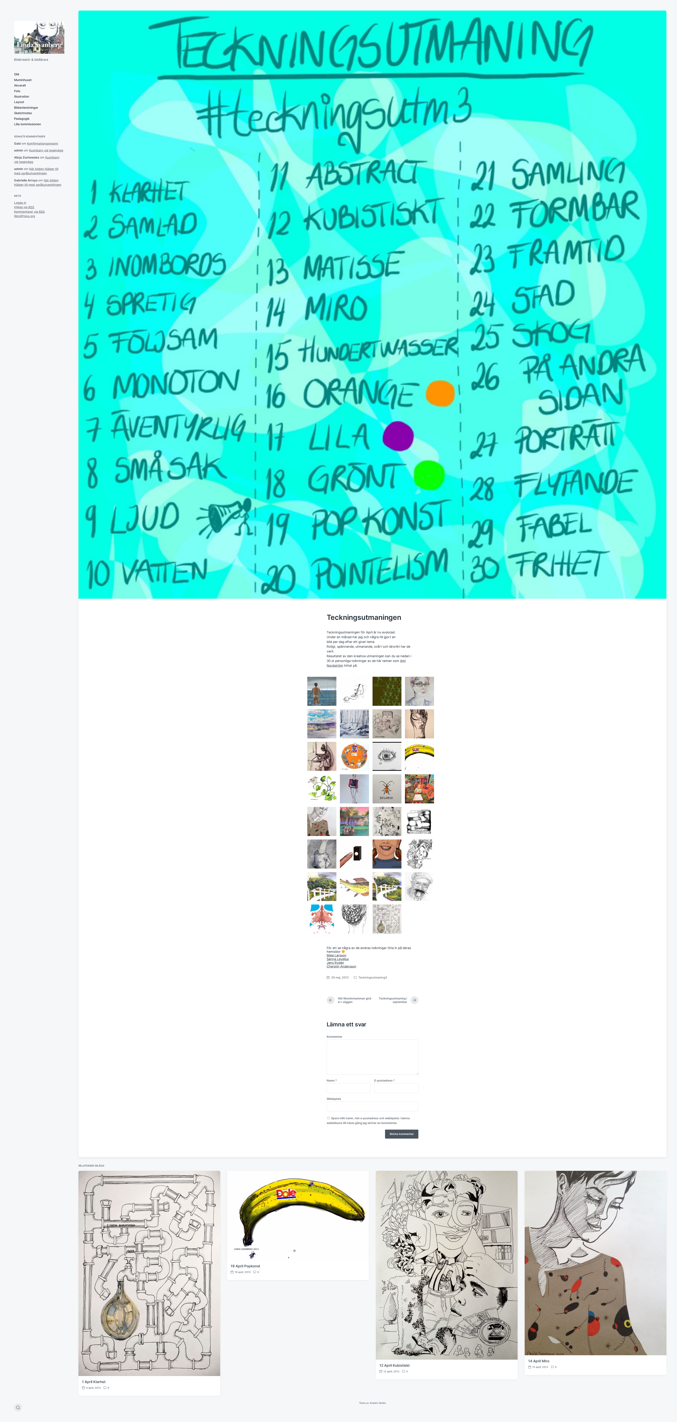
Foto (17, 91)
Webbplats (334, 1098)
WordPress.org (24, 216)
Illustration (21, 96)
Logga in (20, 203)
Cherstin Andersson (341, 966)
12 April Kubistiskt (394, 1365)
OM (16, 74)
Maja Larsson (336, 955)
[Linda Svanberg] (39, 37)
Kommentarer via (29, 211)
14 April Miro (538, 1361)
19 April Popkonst (245, 1266)
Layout (19, 102)
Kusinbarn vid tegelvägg (46, 150)
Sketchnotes (23, 113)
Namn (332, 1080)
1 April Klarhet (94, 1382)
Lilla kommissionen (27, 124)
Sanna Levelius (338, 959)
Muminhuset (23, 80)
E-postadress (384, 1080)
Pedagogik (21, 118)
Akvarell (20, 85)
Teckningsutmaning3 (372, 977)
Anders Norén (378, 1402)
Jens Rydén (335, 963)
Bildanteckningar (26, 107)
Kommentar (334, 1036)
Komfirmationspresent (42, 143)
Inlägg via (24, 207)
